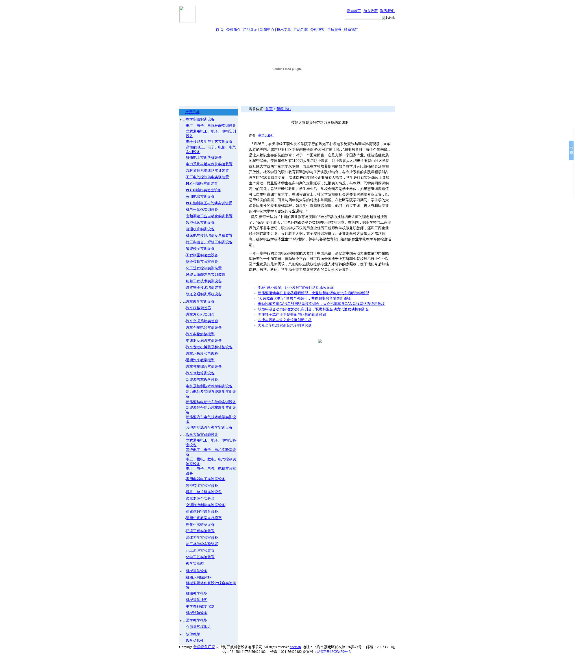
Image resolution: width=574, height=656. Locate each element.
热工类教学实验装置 (202, 544)
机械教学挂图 (196, 600)
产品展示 (250, 29)
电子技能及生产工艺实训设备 (209, 142)
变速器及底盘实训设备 (204, 340)
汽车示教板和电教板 (202, 353)
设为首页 (354, 11)
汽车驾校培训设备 (200, 373)
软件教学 (193, 634)
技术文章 (284, 29)
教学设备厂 (266, 135)
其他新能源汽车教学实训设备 (209, 427)
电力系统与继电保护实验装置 (209, 164)
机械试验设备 (196, 613)
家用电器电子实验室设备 (205, 479)
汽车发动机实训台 (200, 314)
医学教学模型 (196, 620)
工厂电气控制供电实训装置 (207, 177)
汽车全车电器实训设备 (204, 327)
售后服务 (334, 29)
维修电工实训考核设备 (204, 157)
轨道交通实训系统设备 (204, 294)
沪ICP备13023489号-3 (334, 652)
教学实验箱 (195, 563)
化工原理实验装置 (200, 550)
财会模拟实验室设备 (202, 262)
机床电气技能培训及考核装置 (209, 236)
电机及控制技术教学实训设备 (209, 386)
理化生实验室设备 (200, 524)
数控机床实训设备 (200, 222)
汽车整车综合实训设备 (204, 366)
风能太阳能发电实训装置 (205, 275)
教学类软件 (195, 641)
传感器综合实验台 (200, 498)
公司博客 (317, 29)
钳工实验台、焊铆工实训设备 (209, 242)
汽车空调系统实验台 (202, 321)
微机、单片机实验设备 (204, 492)
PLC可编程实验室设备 (203, 190)
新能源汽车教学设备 (202, 379)
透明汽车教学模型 (200, 360)
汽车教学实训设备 (200, 301)
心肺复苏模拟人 (198, 627)
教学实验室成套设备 (202, 435)
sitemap (295, 647)
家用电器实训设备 (200, 196)
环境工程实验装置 (200, 531)
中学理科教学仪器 (200, 606)
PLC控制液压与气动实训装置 (209, 203)
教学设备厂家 (204, 647)
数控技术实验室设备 (202, 485)
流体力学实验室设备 (202, 537)
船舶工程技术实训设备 (204, 281)
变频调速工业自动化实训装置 (209, 216)
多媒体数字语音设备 (202, 511)
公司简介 (233, 29)
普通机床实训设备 (200, 229)
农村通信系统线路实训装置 (207, 170)
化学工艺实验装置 (200, 557)
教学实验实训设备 (200, 119)
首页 (269, 109)
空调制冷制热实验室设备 (205, 505)
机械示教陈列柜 (198, 577)
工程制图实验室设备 (202, 255)
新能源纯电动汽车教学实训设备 (211, 402)
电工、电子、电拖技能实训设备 (211, 126)
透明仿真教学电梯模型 (204, 518)
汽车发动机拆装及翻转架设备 (209, 347)
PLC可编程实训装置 (202, 183)
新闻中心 (267, 29)
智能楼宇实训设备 (200, 249)
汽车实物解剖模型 (200, 334)
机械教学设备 (196, 571)
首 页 (220, 29)
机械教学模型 (196, 593)
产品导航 (301, 29)
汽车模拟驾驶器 (198, 308)
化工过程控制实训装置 (204, 268)
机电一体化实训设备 (202, 209)
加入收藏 (370, 11)
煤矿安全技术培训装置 (204, 288)
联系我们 (387, 11)
